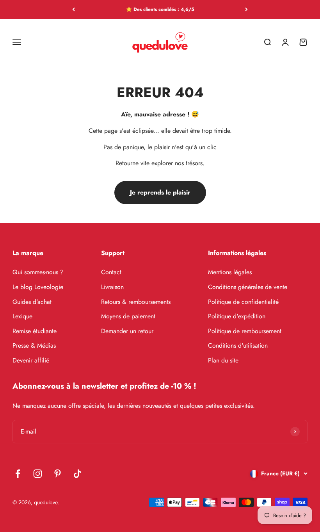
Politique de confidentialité (243, 301)
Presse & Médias (34, 345)
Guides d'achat (32, 301)
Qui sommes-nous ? (38, 272)
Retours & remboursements (136, 301)
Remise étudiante (34, 331)
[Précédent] (73, 9)
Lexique (22, 316)
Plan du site (223, 360)
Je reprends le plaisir (160, 192)
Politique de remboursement (244, 331)
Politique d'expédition (236, 316)
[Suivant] (246, 9)
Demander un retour (127, 331)
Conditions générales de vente (247, 286)
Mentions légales (230, 272)
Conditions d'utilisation (238, 345)
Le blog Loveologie (37, 286)
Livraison (112, 286)
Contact (111, 272)
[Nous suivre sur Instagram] (37, 473)
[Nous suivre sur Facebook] (17, 473)
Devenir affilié (30, 360)
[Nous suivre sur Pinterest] (57, 473)
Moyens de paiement (128, 316)
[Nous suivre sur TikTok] (77, 473)
